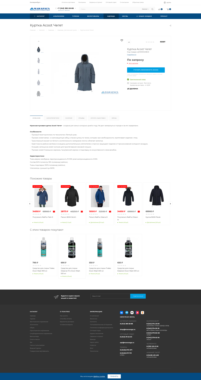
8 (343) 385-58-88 (126, 324)
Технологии (94, 351)
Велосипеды (34, 336)
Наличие (68, 118)
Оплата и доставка (98, 118)
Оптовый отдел (95, 330)
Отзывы (81, 118)
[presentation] (39, 41)
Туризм (32, 319)
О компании (94, 316)
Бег (31, 342)
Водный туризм (35, 348)
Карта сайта (94, 342)
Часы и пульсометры (37, 345)
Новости (93, 345)
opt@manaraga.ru (127, 343)
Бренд (114, 118)
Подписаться (138, 296)
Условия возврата (66, 324)
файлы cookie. (99, 376)
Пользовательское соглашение (101, 324)
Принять (114, 376)
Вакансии (93, 319)
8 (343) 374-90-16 (157, 329)
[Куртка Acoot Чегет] (84, 73)
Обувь (32, 327)
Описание (36, 118)
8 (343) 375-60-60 (153, 334)
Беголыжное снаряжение (39, 321)
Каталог (34, 311)
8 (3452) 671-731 (126, 354)
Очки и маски (35, 339)
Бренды (93, 339)
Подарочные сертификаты (39, 351)
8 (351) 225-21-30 (152, 347)
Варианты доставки (67, 321)
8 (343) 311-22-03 (126, 337)
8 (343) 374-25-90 (158, 324)
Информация (96, 311)
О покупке (65, 311)
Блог (91, 348)
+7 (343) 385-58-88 (65, 8)
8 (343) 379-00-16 (153, 338)
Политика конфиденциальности (101, 327)
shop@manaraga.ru (127, 329)
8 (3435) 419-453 (153, 356)
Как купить (64, 316)
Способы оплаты (66, 319)
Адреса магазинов (96, 333)
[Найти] (152, 9)
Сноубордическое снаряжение (41, 333)
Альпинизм (34, 324)
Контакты (93, 321)
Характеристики (53, 118)
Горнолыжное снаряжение (39, 330)
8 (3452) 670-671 (126, 350)
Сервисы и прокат (96, 336)
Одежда (33, 316)
